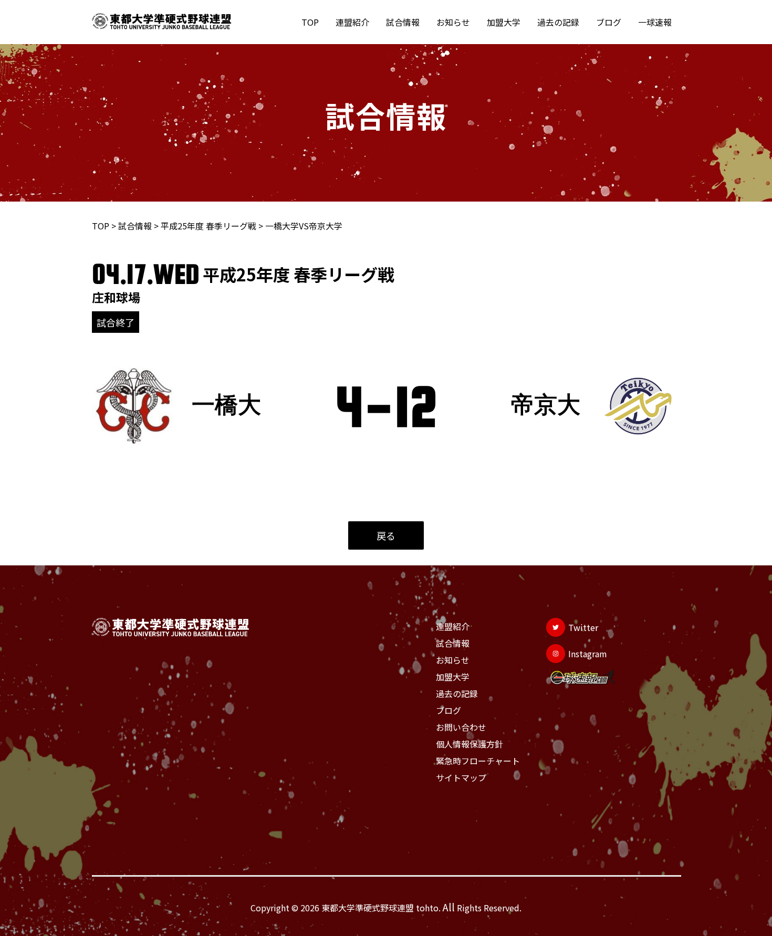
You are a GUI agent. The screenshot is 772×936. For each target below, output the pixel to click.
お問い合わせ (461, 727)
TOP (310, 22)
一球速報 (655, 22)
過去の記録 (558, 22)
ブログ (608, 22)
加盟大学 (503, 22)
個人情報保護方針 (469, 744)
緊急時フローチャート (478, 760)
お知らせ (453, 22)
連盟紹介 (352, 22)
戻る (386, 535)
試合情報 (403, 22)
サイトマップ (461, 777)
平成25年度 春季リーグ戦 (208, 225)
